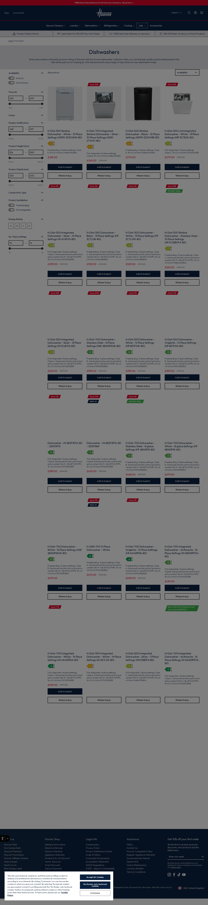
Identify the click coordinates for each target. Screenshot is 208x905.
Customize (95, 893)
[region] (59, 885)
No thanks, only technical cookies (95, 885)
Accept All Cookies (95, 877)
